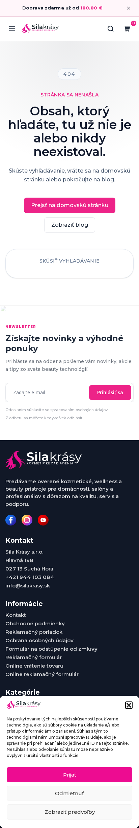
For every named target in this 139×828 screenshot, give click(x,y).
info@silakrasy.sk (27, 585)
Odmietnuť (69, 793)
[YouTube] (43, 520)
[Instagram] (27, 520)
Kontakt (15, 615)
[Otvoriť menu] (12, 29)
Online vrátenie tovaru (34, 666)
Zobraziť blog (69, 225)
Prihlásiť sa (110, 392)
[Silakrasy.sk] (40, 28)
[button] (129, 705)
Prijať (69, 774)
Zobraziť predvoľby (70, 812)
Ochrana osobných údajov (39, 640)
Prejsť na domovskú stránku (69, 205)
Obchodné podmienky (35, 623)
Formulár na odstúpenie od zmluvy (51, 649)
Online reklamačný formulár (42, 674)
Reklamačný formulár (33, 657)
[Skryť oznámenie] (128, 8)
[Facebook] (10, 520)
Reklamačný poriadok (33, 632)
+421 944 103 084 (29, 577)
